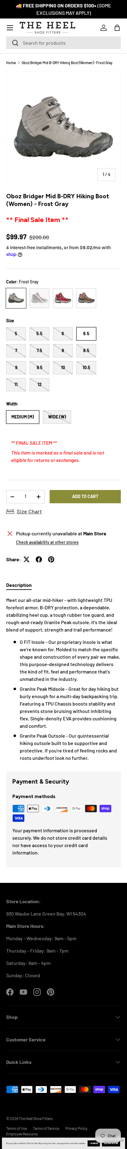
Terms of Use (16, 1128)
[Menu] (10, 28)
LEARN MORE (111, 1143)
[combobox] (63, 42)
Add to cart (85, 496)
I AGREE (94, 1143)
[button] (117, 28)
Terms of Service (46, 1128)
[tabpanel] (63, 679)
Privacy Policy (76, 1128)
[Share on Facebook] (39, 559)
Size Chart (29, 511)
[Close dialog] (122, 1140)
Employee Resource (22, 1134)
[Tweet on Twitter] (26, 559)
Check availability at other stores (47, 542)
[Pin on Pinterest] (51, 559)
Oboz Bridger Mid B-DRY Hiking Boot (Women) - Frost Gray (67, 62)
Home (11, 62)
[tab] (19, 584)
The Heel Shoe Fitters (36, 1118)
